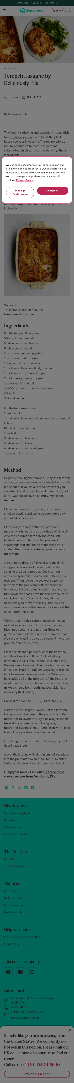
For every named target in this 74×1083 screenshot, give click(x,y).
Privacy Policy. (25, 180)
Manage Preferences (20, 192)
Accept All (53, 190)
